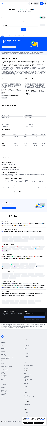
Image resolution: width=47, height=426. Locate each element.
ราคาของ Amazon (27, 415)
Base (25, 373)
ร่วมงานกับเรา (3, 342)
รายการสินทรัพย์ (26, 353)
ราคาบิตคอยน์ (26, 403)
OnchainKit (26, 385)
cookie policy (28, 418)
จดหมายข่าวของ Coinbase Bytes (7, 366)
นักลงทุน (2, 349)
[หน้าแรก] (2, 3)
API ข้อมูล (25, 386)
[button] (45, 3)
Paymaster (26, 383)
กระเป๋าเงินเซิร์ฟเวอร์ (27, 374)
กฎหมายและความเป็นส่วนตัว (6, 352)
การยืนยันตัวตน (3, 388)
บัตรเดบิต (25, 348)
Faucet (25, 393)
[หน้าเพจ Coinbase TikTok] (10, 418)
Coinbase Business (27, 354)
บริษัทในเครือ (3, 344)
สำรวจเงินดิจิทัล (3, 362)
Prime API (26, 398)
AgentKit (25, 390)
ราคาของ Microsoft (27, 413)
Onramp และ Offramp (28, 379)
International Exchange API (29, 396)
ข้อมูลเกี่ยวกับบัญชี (4, 390)
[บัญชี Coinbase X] (1, 418)
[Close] (44, 418)
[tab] (2, 35)
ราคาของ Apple (26, 412)
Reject (28, 422)
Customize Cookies (41, 419)
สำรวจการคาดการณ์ (27, 349)
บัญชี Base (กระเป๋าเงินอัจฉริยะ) (29, 377)
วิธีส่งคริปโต (3, 379)
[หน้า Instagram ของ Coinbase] (7, 418)
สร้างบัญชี (3, 387)
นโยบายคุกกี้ (3, 354)
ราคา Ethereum (27, 404)
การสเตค (25, 362)
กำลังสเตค (25, 392)
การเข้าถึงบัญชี (3, 393)
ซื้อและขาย (26, 341)
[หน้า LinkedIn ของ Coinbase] (4, 418)
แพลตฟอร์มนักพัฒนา (27, 371)
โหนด (25, 389)
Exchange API (26, 395)
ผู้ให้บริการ (3, 351)
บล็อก (2, 345)
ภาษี (2, 381)
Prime (25, 361)
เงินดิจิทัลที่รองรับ (4, 394)
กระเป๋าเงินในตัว (26, 376)
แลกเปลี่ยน (25, 364)
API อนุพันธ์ (26, 399)
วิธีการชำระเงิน (3, 391)
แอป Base (25, 342)
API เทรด (25, 382)
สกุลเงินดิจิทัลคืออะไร (4, 375)
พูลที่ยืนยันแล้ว (26, 368)
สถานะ (2, 396)
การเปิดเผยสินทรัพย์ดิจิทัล (5, 358)
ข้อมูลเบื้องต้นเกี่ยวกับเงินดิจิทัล (6, 367)
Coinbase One (26, 344)
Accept (38, 422)
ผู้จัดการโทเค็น (26, 357)
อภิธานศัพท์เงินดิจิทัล (4, 370)
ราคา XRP (25, 407)
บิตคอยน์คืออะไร (4, 373)
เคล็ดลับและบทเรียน (4, 369)
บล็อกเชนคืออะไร (4, 376)
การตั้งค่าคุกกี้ (3, 355)
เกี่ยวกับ (2, 341)
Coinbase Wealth (27, 345)
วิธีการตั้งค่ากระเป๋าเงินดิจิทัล (6, 378)
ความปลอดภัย (3, 348)
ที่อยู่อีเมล (25, 311)
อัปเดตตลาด (3, 372)
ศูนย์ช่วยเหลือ (3, 384)
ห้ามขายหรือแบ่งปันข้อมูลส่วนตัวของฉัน (7, 357)
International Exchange (28, 365)
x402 (25, 380)
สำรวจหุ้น (2, 363)
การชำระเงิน (26, 356)
